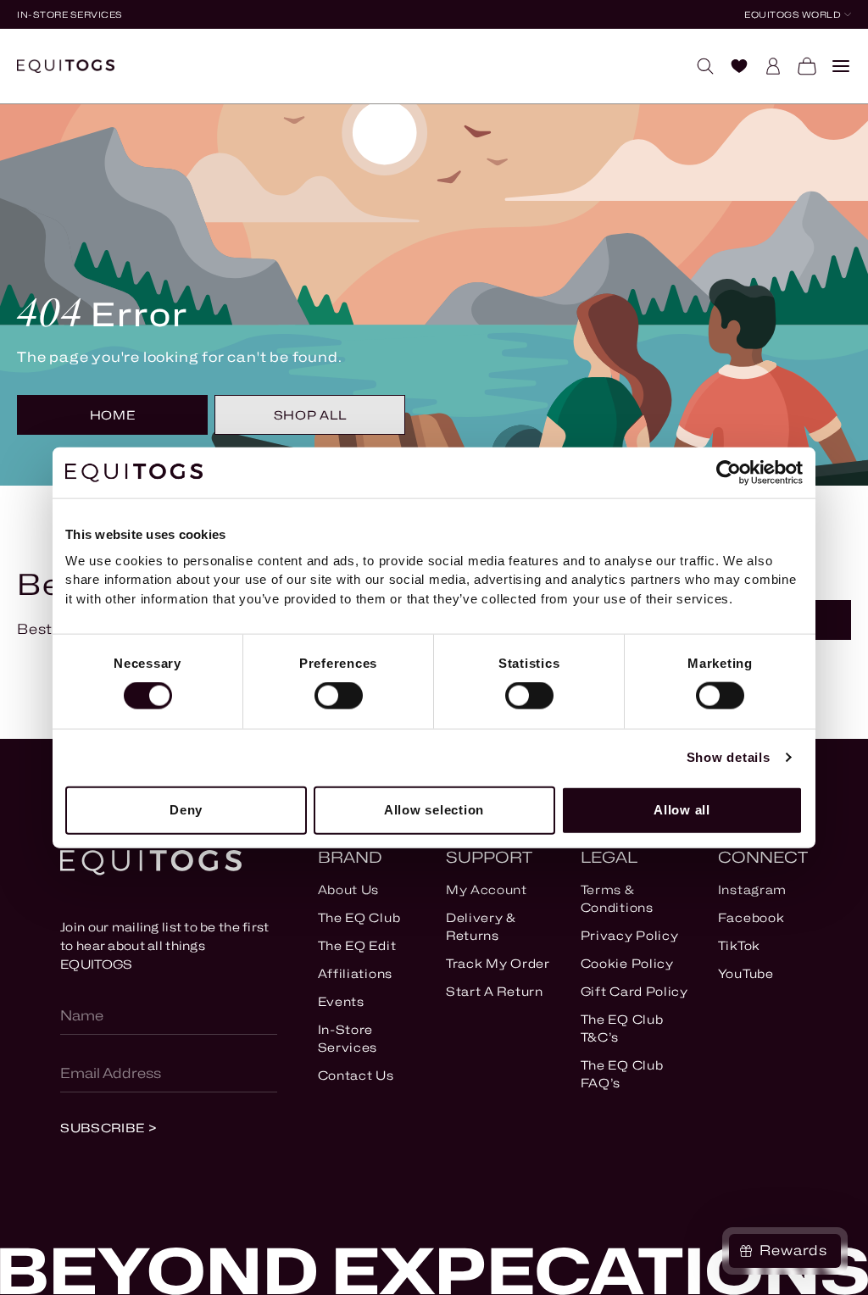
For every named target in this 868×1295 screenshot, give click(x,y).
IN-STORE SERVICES (70, 14)
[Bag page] (800, 66)
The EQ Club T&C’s (622, 1028)
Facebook (751, 917)
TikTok (739, 945)
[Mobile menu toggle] (834, 66)
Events (341, 1001)
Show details (729, 757)
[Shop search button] (698, 66)
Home (113, 415)
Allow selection (434, 810)
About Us (349, 889)
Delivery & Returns (480, 926)
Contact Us (356, 1075)
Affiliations (355, 973)
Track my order (498, 963)
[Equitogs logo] (65, 66)
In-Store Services (348, 1038)
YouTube (746, 973)
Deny (186, 810)
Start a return (494, 991)
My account (486, 889)
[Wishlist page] (732, 66)
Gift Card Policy (634, 991)
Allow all (682, 810)
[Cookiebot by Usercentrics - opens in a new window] (728, 473)
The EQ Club (359, 917)
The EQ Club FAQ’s (622, 1074)
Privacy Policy (630, 935)
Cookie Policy (627, 963)
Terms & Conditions (617, 898)
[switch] (338, 695)
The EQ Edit (357, 945)
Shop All (310, 415)
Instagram (752, 889)
